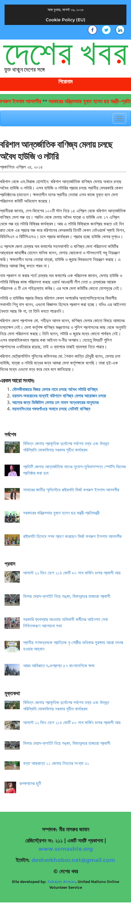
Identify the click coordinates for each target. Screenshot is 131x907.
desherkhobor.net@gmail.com (73, 860)
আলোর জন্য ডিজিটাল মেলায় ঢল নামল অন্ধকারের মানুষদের (55, 402)
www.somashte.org (65, 849)
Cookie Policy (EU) (65, 20)
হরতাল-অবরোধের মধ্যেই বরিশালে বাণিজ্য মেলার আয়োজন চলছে (59, 395)
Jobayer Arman (61, 881)
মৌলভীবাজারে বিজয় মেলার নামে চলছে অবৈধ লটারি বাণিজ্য (55, 389)
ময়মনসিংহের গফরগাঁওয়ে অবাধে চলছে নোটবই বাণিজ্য (51, 409)
